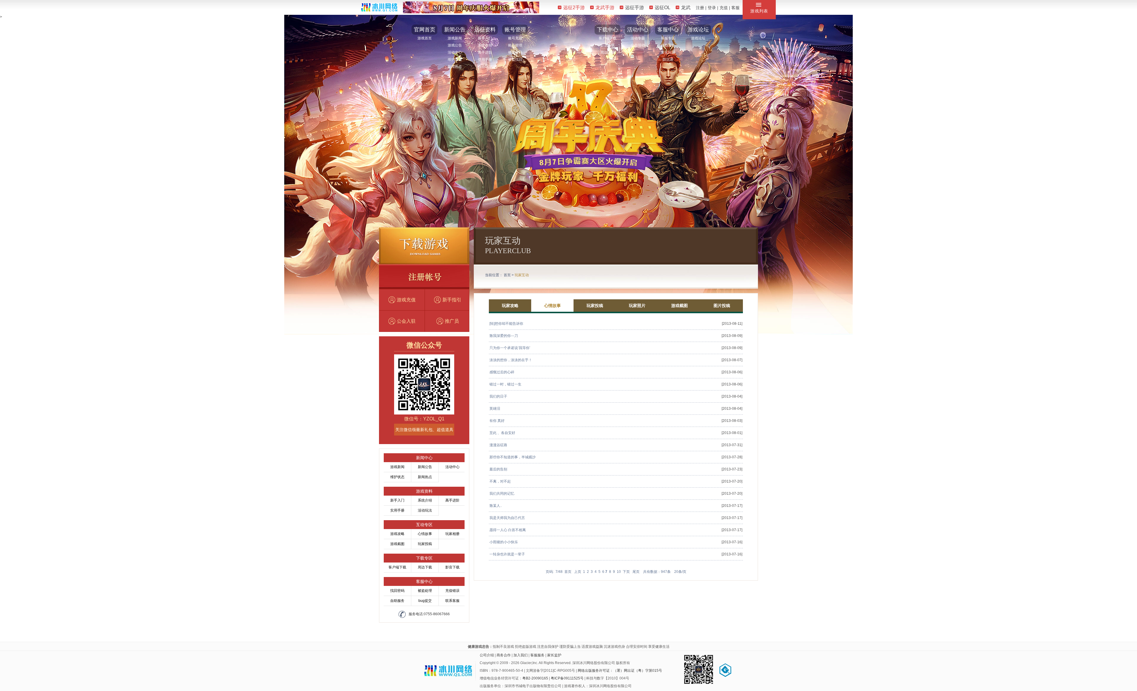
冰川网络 (379, 7)
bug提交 (425, 601)
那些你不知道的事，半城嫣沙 (512, 457)
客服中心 (668, 30)
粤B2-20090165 (535, 678)
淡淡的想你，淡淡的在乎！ (510, 360)
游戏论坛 (698, 30)
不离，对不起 (500, 481)
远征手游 (634, 7)
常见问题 (668, 52)
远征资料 (485, 30)
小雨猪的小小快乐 (503, 542)
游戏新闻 (455, 38)
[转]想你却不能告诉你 (506, 324)
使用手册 (485, 59)
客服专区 (668, 38)
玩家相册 (452, 534)
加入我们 (520, 655)
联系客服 (452, 601)
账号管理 (515, 30)
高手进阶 (485, 52)
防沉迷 (668, 59)
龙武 (685, 7)
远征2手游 (574, 7)
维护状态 (397, 477)
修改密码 (515, 52)
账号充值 (515, 38)
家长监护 (554, 655)
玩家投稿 (425, 544)
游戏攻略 (397, 534)
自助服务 (668, 45)
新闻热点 (455, 67)
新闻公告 (454, 30)
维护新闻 (455, 59)
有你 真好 (497, 421)
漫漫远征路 (498, 445)
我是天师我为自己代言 (507, 518)
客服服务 (537, 655)
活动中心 (455, 52)
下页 (626, 572)
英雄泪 (494, 408)
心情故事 (425, 534)
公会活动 (638, 45)
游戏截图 (397, 544)
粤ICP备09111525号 (567, 678)
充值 (724, 7)
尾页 (636, 572)
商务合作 (504, 655)
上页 (577, 572)
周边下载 (607, 52)
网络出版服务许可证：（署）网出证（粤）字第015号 (620, 670)
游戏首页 (424, 38)
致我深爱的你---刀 (503, 336)
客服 (735, 7)
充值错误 (452, 591)
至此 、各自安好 (502, 433)
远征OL (662, 7)
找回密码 (397, 591)
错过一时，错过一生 (505, 384)
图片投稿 (722, 305)
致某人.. (495, 506)
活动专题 (638, 38)
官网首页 (424, 30)
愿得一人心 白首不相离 (507, 530)
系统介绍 (485, 45)
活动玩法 (485, 67)
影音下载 (607, 45)
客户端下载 (607, 38)
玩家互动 (522, 275)
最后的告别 (498, 469)
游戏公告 (455, 45)
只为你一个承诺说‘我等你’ (509, 348)
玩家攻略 (510, 305)
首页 (507, 275)
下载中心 (607, 30)
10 (619, 572)
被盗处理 (425, 591)
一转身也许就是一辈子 (507, 554)
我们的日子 (498, 396)
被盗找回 (515, 59)
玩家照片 (637, 305)
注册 (700, 7)
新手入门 (485, 38)
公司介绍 (487, 655)
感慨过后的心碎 (501, 372)
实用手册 (397, 510)
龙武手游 (604, 7)
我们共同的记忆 (501, 493)
